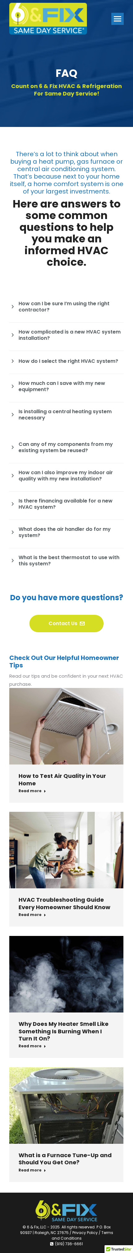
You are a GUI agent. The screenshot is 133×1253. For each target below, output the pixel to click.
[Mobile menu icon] (117, 19)
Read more (30, 790)
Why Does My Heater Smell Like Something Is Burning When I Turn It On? (64, 1031)
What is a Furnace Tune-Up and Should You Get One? (65, 1158)
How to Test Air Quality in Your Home (62, 779)
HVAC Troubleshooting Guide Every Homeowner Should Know (64, 903)
